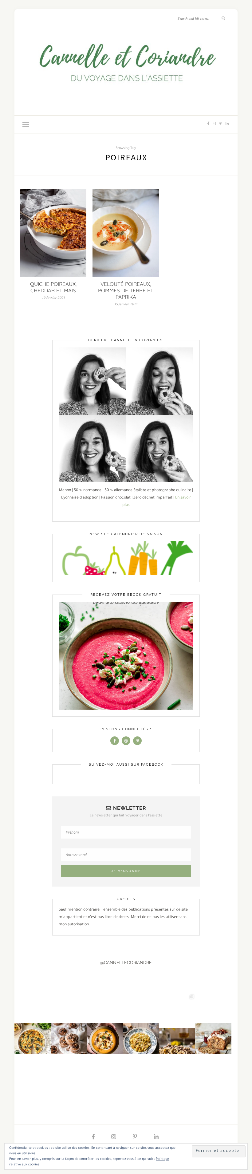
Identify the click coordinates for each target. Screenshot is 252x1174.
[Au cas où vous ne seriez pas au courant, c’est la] (177, 1021)
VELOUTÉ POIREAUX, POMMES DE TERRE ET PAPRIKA (125, 290)
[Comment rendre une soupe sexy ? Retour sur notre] (105, 1021)
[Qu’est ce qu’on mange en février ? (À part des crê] (141, 1021)
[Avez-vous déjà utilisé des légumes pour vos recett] (213, 1021)
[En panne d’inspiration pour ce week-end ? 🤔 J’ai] (32, 1021)
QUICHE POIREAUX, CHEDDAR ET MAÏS (53, 287)
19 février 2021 (53, 298)
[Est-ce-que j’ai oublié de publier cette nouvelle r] (69, 1021)
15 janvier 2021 (125, 305)
